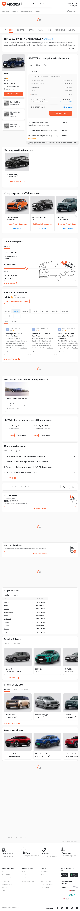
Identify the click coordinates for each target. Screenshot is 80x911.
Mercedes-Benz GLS (39, 217)
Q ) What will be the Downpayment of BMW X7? (21, 472)
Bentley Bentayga (41, 715)
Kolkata (6, 609)
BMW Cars (13, 678)
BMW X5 (9, 669)
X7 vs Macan (17, 228)
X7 (5, 30)
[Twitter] (62, 908)
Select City (72, 11)
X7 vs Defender (68, 228)
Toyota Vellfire (12, 174)
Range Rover (10, 715)
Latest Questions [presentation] (16, 451)
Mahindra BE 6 (11, 754)
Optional (34, 94)
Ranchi (6, 605)
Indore (6, 632)
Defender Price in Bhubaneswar (68, 224)
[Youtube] (67, 908)
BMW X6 (38, 669)
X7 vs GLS (42, 228)
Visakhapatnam (8, 612)
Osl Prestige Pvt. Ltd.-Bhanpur (18, 426)
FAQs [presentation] (6, 451)
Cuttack (6, 602)
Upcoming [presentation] (16, 644)
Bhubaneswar (9, 89)
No (73, 487)
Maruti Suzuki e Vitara (43, 754)
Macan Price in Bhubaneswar (18, 224)
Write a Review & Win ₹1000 (17, 301)
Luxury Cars (14, 723)
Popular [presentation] (15, 595)
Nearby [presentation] (6, 595)
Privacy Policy (5, 881)
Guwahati (7, 625)
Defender (61, 217)
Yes (64, 487)
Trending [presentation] (7, 689)
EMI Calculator (67, 107)
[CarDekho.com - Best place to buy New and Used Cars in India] (11, 4)
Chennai (6, 629)
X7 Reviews (13, 359)
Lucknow (6, 622)
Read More (72, 49)
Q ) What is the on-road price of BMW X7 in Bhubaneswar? (25, 456)
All (31, 65)
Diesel (38, 65)
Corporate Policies (7, 884)
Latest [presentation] (15, 689)
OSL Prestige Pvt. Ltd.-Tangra (42, 426)
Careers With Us (6, 875)
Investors (4, 887)
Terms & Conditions (7, 878)
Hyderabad (7, 619)
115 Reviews (8, 81)
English (69, 3)
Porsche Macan (12, 217)
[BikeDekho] (63, 887)
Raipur (6, 615)
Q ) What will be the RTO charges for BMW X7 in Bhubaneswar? (26, 462)
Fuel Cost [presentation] (7, 246)
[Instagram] (72, 908)
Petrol (46, 65)
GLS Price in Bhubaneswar (42, 224)
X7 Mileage (11, 283)
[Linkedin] (77, 908)
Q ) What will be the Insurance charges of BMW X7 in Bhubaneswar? (28, 467)
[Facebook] (57, 908)
